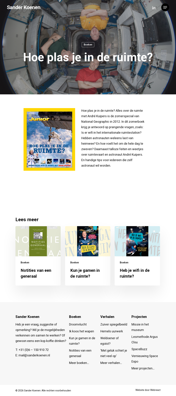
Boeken (88, 44)
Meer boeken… (79, 363)
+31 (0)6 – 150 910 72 (34, 350)
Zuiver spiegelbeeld (113, 324)
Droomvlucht (78, 324)
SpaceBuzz (139, 349)
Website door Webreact (148, 390)
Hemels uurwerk (111, 331)
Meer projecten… (143, 368)
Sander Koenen (23, 7)
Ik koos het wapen (81, 331)
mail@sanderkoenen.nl (34, 355)
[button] (165, 7)
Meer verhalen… (111, 363)
